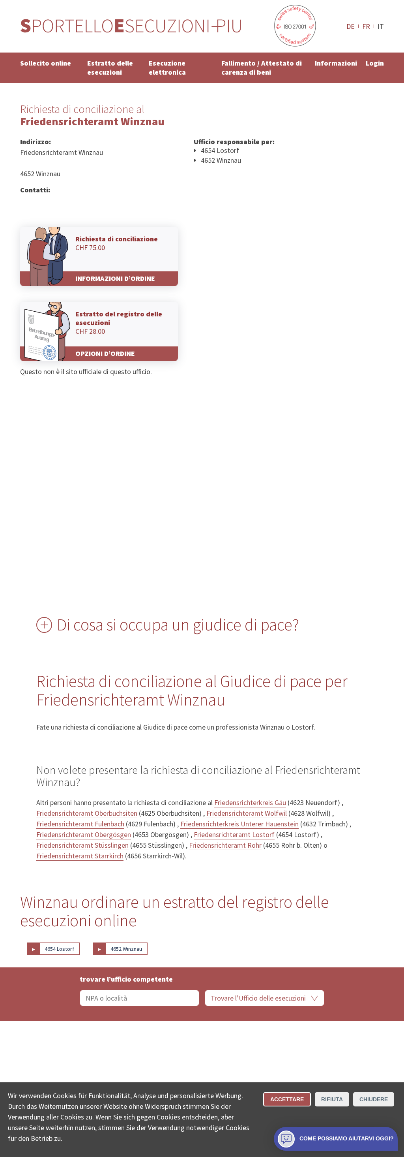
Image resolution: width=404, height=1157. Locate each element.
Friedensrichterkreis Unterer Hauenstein (239, 823)
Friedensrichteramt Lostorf (234, 834)
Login (375, 63)
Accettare (287, 1099)
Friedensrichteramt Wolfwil (246, 813)
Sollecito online (45, 63)
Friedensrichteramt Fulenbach (80, 823)
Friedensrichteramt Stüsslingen (82, 845)
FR (366, 26)
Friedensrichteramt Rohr (225, 845)
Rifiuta (332, 1099)
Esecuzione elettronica (167, 67)
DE (350, 26)
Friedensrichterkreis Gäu (250, 802)
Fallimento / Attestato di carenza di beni (261, 67)
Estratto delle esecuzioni (110, 67)
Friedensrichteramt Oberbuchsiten (86, 813)
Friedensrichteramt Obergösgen (83, 834)
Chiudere (373, 1099)
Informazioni (336, 63)
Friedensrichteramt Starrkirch (79, 855)
